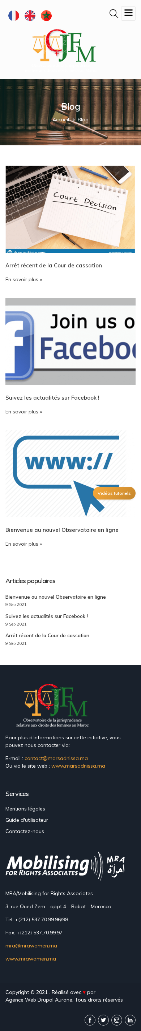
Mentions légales (25, 808)
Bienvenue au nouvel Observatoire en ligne (55, 597)
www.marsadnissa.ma (78, 766)
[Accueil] (62, 50)
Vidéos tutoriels (114, 493)
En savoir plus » (23, 279)
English (30, 15)
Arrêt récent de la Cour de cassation (47, 635)
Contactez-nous (24, 831)
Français (13, 15)
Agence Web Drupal (29, 999)
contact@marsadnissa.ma (56, 758)
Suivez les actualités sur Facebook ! (46, 616)
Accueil (60, 119)
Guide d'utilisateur (26, 820)
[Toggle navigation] (128, 13)
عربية (46, 15)
